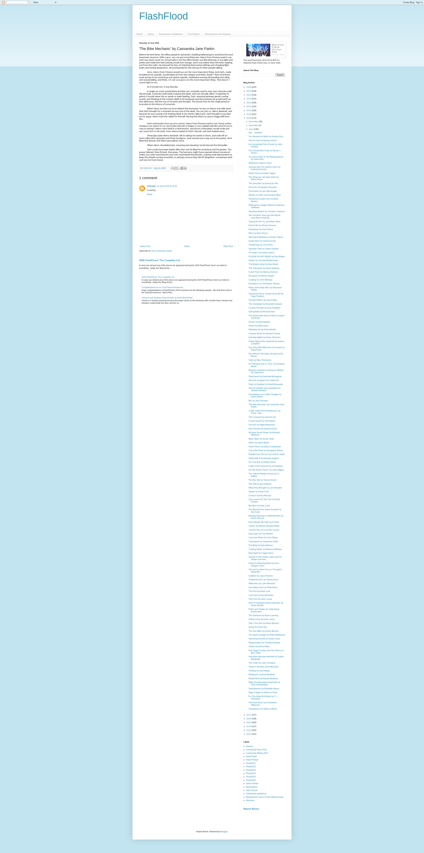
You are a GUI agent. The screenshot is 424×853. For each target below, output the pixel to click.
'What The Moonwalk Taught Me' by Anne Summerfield (264, 683)
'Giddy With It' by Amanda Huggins (263, 458)
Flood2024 (251, 773)
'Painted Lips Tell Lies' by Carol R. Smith (266, 454)
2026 (249, 87)
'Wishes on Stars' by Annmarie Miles (264, 195)
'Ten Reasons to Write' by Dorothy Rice (265, 136)
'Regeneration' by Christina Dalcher (264, 643)
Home (139, 34)
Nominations (251, 787)
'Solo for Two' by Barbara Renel (262, 140)
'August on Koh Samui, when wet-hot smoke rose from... (264, 558)
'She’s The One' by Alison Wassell (263, 623)
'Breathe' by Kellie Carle (259, 506)
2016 (249, 718)
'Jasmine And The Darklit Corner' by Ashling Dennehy (264, 168)
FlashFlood (163, 16)
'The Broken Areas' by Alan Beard (263, 264)
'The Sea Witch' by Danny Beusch (263, 631)
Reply (149, 194)
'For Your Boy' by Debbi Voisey (262, 462)
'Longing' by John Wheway (260, 280)
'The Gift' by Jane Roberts (259, 484)
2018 (249, 118)
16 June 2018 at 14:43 (167, 186)
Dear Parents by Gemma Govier (262, 429)
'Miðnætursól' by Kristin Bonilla (262, 329)
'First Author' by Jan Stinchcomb (262, 191)
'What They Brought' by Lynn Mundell (265, 488)
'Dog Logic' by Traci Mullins (260, 534)
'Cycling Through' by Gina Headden (264, 308)
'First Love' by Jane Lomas (260, 599)
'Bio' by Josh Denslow (258, 401)
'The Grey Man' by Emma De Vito (263, 183)
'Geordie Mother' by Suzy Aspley (262, 300)
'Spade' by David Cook (258, 491)
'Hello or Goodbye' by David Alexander (265, 384)
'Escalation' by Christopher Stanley (264, 283)
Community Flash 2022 (256, 750)
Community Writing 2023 (257, 753)
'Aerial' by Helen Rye (257, 627)
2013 (249, 730)
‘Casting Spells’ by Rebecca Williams (265, 549)
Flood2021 (251, 763)
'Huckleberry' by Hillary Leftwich (262, 709)
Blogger (224, 831)
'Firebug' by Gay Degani (259, 671)
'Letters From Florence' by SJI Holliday (265, 466)
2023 (249, 99)
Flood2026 (251, 780)
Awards (249, 746)
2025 (249, 91)
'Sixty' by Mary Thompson (259, 360)
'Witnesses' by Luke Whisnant (261, 583)
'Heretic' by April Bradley (259, 322)
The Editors (194, 34)
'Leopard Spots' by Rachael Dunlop (264, 333)
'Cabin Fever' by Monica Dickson (263, 272)
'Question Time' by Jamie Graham (263, 249)
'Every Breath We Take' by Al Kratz (263, 522)
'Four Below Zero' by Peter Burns (263, 587)
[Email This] (172, 168)
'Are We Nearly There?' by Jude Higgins (266, 470)
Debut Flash (251, 756)
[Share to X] (179, 168)
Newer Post (145, 246)
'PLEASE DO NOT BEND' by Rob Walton (266, 256)
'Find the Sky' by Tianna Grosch (262, 480)
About (151, 34)
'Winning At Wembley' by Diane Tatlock (265, 237)
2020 (249, 110)
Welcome (250, 800)
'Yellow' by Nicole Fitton (258, 646)
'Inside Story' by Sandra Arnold (262, 241)
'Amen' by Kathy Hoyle (258, 326)
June (251, 129)
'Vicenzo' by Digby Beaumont (261, 425)
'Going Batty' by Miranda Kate (261, 311)
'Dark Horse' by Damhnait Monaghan (265, 376)
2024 (249, 95)
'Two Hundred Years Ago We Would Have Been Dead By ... (264, 216)
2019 (249, 114)
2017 (249, 715)
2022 (249, 103)
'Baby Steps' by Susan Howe (261, 439)
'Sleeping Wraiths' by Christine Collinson (266, 211)
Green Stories (252, 783)
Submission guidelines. (256, 793)
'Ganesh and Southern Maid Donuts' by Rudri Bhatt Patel (167, 298)
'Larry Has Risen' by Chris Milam (263, 537)
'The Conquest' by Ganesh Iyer (262, 417)
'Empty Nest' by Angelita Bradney (263, 678)
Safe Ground (251, 790)
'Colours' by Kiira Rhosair (259, 495)
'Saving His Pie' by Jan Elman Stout (264, 221)
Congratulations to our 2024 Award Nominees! (162, 287)
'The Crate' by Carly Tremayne (262, 663)
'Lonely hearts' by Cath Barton (261, 421)
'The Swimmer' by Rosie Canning (263, 615)
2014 (249, 726)
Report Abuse (251, 808)
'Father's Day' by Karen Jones (261, 619)
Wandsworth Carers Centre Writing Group (264, 797)
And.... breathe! (255, 133)
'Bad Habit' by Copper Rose (260, 553)
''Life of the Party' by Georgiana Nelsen (265, 450)
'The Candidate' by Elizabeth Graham (265, 304)
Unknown (151, 186)
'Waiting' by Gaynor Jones (260, 163)
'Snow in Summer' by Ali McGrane (263, 667)
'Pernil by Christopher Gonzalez (262, 187)
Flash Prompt (252, 760)
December (254, 121)
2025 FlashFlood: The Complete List (158, 277)
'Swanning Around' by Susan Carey (264, 639)
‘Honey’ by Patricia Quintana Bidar (263, 526)
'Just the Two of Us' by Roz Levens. (264, 530)
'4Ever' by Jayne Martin (258, 443)
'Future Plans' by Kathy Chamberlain (264, 446)
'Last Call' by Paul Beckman (260, 595)
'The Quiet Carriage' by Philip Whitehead (266, 635)
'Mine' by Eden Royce (258, 233)
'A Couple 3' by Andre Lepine (261, 252)
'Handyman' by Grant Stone (260, 229)
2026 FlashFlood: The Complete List (159, 260)
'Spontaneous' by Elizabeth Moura (263, 688)
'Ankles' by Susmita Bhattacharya (263, 260)
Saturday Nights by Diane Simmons (264, 337)
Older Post (228, 246)
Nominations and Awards (218, 34)
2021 (249, 106)
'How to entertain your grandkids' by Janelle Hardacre (264, 389)
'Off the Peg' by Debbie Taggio (261, 173)
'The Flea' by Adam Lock (259, 591)
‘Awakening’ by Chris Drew (260, 245)
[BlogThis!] (175, 168)
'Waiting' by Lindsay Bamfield (261, 674)
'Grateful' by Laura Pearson (260, 576)
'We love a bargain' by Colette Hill (263, 380)
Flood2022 (251, 766)
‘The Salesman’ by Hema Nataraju (263, 268)
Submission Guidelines (171, 34)
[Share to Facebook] (182, 168)
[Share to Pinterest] (185, 168)
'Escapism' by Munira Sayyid (261, 276)
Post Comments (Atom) (161, 251)
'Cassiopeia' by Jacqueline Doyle (263, 541)
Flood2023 (251, 770)
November (254, 125)
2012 (249, 734)
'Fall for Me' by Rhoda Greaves (262, 225)
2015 (249, 722)
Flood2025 (251, 777)
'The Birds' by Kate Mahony (260, 545)
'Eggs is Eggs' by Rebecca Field (262, 692)
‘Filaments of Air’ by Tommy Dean (263, 580)
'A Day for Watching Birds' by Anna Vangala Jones (263, 564)
